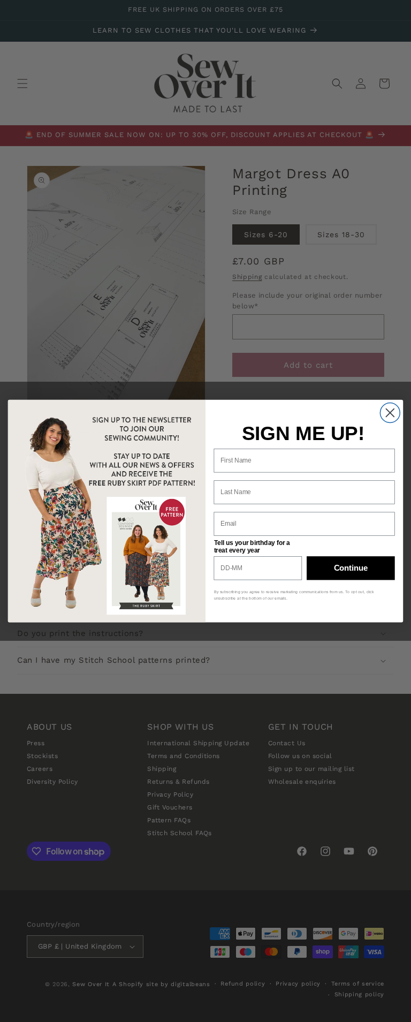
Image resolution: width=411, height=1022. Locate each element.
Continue (351, 568)
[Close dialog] (390, 412)
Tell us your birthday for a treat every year (252, 547)
